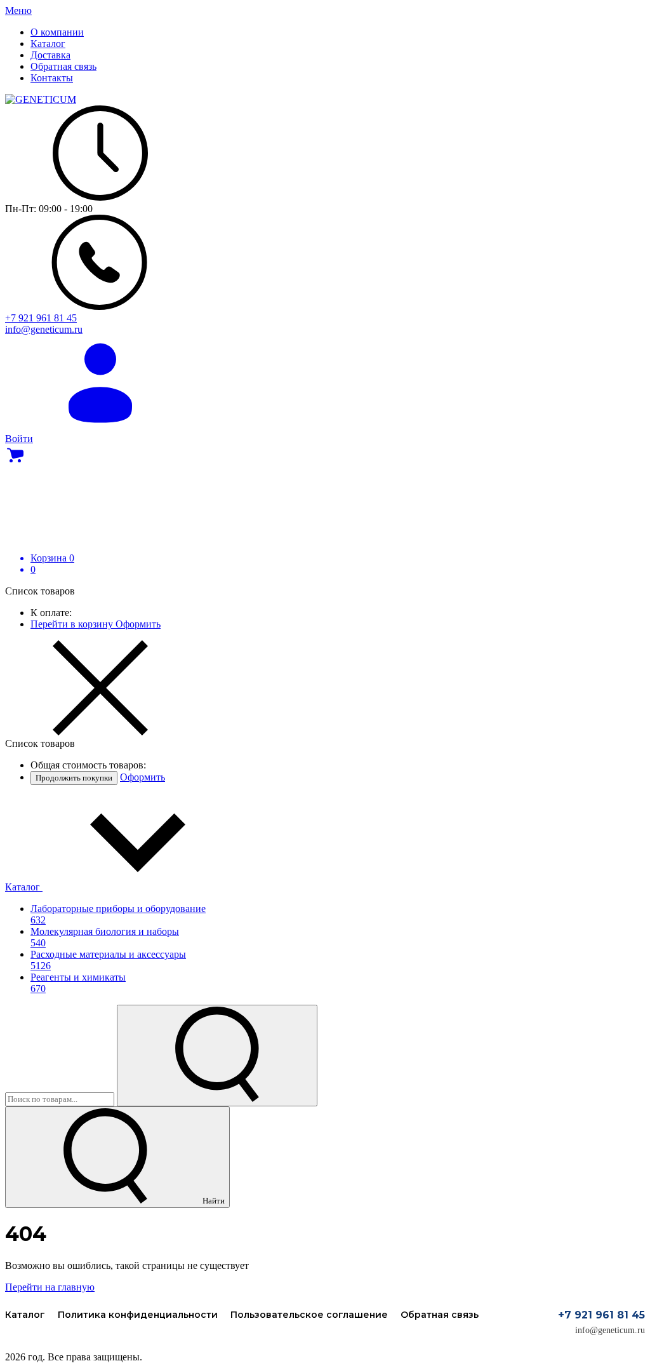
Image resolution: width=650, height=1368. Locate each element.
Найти (213, 1200)
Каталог (24, 887)
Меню (18, 10)
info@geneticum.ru (610, 1330)
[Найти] (217, 1055)
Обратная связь (440, 1314)
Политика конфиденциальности (138, 1314)
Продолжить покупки (74, 777)
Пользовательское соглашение (309, 1314)
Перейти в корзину (73, 624)
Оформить (138, 624)
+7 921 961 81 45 (601, 1315)
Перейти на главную (50, 1287)
